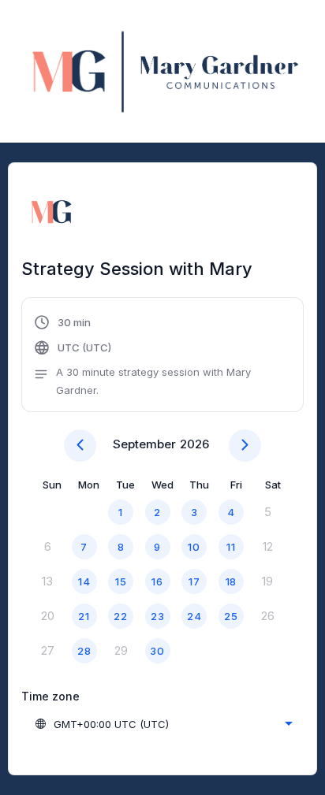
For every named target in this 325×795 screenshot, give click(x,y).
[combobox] (163, 724)
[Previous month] (80, 445)
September (144, 444)
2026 (194, 444)
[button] (162, 356)
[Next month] (245, 445)
